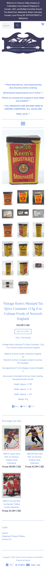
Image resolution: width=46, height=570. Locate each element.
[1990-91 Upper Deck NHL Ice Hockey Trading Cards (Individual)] (11, 438)
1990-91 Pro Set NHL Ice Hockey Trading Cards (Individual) (11, 504)
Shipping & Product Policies (13, 536)
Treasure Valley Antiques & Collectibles (29, 557)
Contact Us (6, 539)
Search (5, 533)
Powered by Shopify (23, 560)
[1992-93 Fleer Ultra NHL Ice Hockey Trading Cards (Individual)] (34, 438)
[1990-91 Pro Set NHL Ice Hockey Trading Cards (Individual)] (11, 485)
